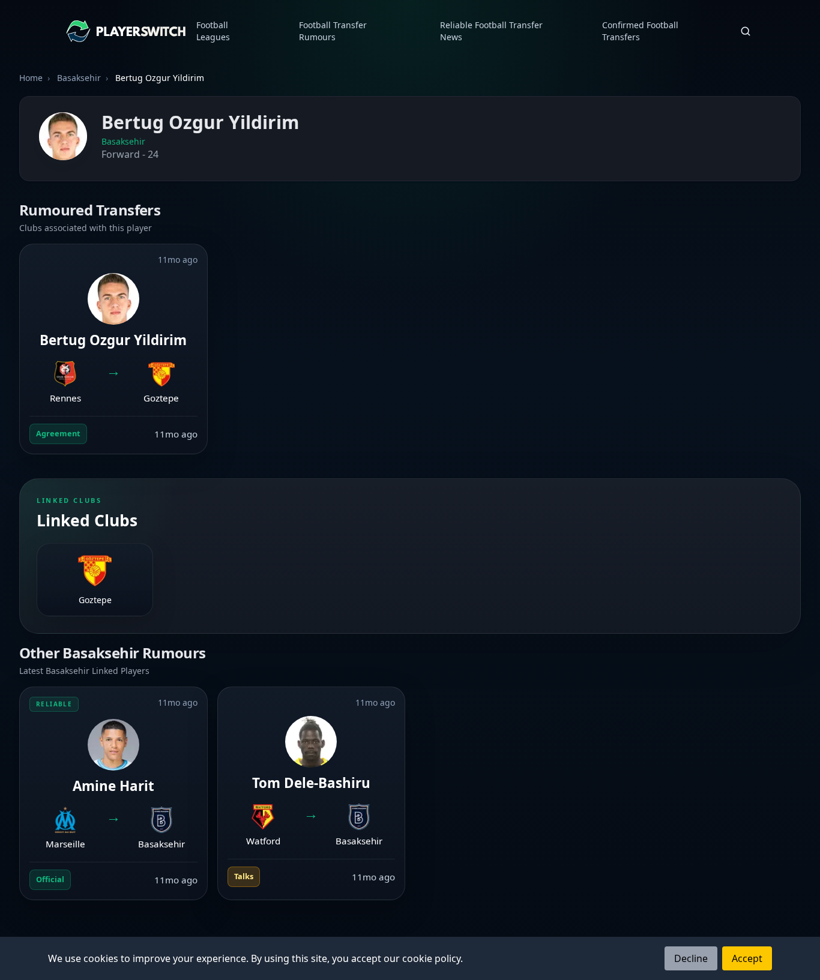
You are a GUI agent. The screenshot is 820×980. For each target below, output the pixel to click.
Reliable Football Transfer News (491, 31)
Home (31, 77)
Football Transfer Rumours (333, 31)
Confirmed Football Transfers (640, 31)
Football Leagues (213, 31)
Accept (747, 958)
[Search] (746, 31)
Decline (691, 958)
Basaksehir (123, 141)
